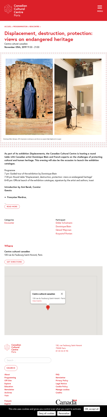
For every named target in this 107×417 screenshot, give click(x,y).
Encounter (9, 222)
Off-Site (8, 380)
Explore (7, 383)
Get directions (14, 262)
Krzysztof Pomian (64, 233)
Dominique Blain (63, 226)
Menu (100, 11)
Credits (59, 392)
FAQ (57, 374)
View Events (37, 301)
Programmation (20, 26)
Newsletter (9, 389)
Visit (6, 395)
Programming (10, 377)
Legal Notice (61, 383)
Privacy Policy (62, 380)
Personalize (64, 413)
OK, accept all (92, 408)
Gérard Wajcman (63, 229)
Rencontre (34, 26)
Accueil (7, 26)
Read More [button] (12, 207)
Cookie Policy (62, 386)
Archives (8, 392)
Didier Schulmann (64, 222)
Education (8, 386)
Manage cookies (63, 389)
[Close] (62, 293)
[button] (48, 307)
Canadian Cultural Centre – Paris (15, 11)
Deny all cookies (46, 413)
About (7, 374)
